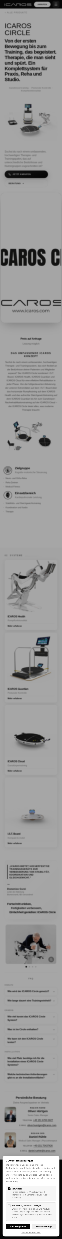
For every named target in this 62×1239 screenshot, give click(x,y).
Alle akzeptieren (18, 1226)
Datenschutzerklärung (31, 1232)
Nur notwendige (44, 1226)
